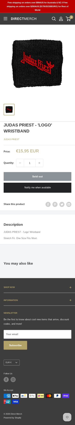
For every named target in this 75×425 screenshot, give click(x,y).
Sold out (37, 176)
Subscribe (15, 345)
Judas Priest (11, 139)
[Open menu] (5, 18)
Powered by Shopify (12, 418)
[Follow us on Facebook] (6, 379)
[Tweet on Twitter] (61, 204)
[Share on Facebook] (48, 204)
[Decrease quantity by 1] (20, 163)
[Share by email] (68, 204)
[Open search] (54, 19)
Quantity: (9, 162)
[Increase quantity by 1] (39, 163)
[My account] (61, 19)
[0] (68, 19)
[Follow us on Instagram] (13, 379)
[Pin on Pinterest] (55, 204)
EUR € (8, 362)
